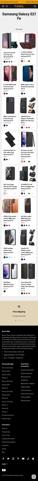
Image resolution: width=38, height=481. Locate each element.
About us (4, 428)
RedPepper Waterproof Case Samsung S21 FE (9, 284)
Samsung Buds (25, 400)
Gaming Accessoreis (27, 394)
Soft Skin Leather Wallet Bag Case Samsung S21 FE (26, 218)
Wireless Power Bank (27, 370)
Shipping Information (8, 438)
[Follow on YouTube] (23, 458)
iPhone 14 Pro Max (7, 368)
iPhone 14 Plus (6, 374)
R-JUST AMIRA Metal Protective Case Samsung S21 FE (10, 87)
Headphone (24, 380)
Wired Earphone (26, 377)
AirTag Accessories (8, 415)
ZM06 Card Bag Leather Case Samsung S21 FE (8, 250)
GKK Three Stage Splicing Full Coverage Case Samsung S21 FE (10, 186)
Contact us (5, 445)
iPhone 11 (5, 405)
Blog (3, 452)
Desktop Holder (25, 387)
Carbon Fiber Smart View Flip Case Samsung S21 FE (9, 55)
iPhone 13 (5, 388)
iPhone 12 (5, 398)
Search (4, 449)
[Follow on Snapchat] (33, 458)
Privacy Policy (6, 432)
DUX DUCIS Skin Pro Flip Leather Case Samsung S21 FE (9, 152)
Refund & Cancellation (8, 442)
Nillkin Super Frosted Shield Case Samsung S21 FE (27, 87)
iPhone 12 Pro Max (7, 391)
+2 (14, 193)
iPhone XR (5, 408)
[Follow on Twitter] (8, 458)
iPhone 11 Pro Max (7, 401)
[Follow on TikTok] (28, 458)
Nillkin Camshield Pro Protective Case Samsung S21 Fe (10, 118)
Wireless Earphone (26, 373)
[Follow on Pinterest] (18, 458)
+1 (14, 61)
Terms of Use (6, 435)
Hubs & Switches (26, 390)
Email (5, 355)
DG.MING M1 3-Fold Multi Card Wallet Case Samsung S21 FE (27, 186)
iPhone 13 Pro (6, 385)
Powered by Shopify (18, 475)
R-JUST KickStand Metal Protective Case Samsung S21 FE (27, 54)
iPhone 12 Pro (6, 395)
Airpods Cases (6, 418)
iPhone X (4, 412)
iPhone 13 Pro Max (7, 381)
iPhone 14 (5, 378)
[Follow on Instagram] (13, 458)
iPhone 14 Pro (6, 371)
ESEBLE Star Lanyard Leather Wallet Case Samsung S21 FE (10, 218)
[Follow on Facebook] (3, 458)
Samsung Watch (26, 397)
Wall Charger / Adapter (27, 383)
